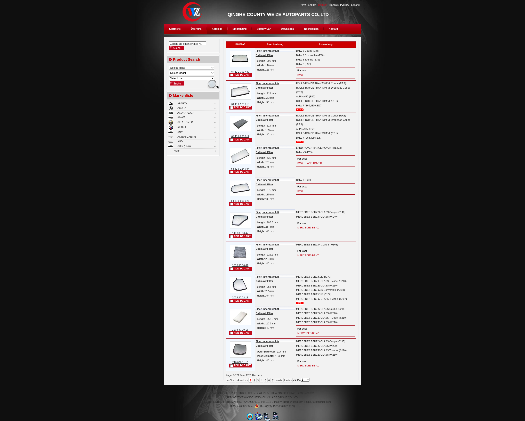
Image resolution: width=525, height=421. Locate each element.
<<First (230, 380)
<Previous (242, 380)
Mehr (177, 150)
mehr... (300, 109)
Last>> (288, 380)
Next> (279, 380)
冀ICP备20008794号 (241, 406)
